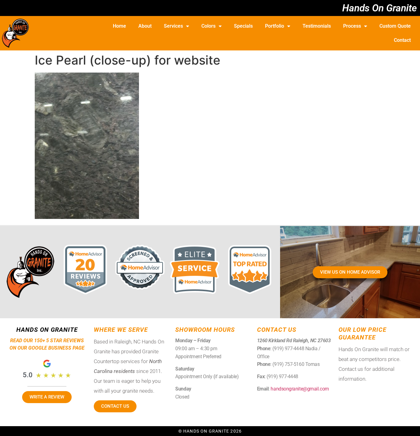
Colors (208, 26)
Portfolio (274, 26)
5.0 (28, 375)
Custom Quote (395, 26)
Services (173, 26)
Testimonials (317, 26)
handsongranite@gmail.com (300, 389)
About (145, 26)
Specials (243, 26)
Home (119, 26)
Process (352, 26)
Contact (402, 40)
